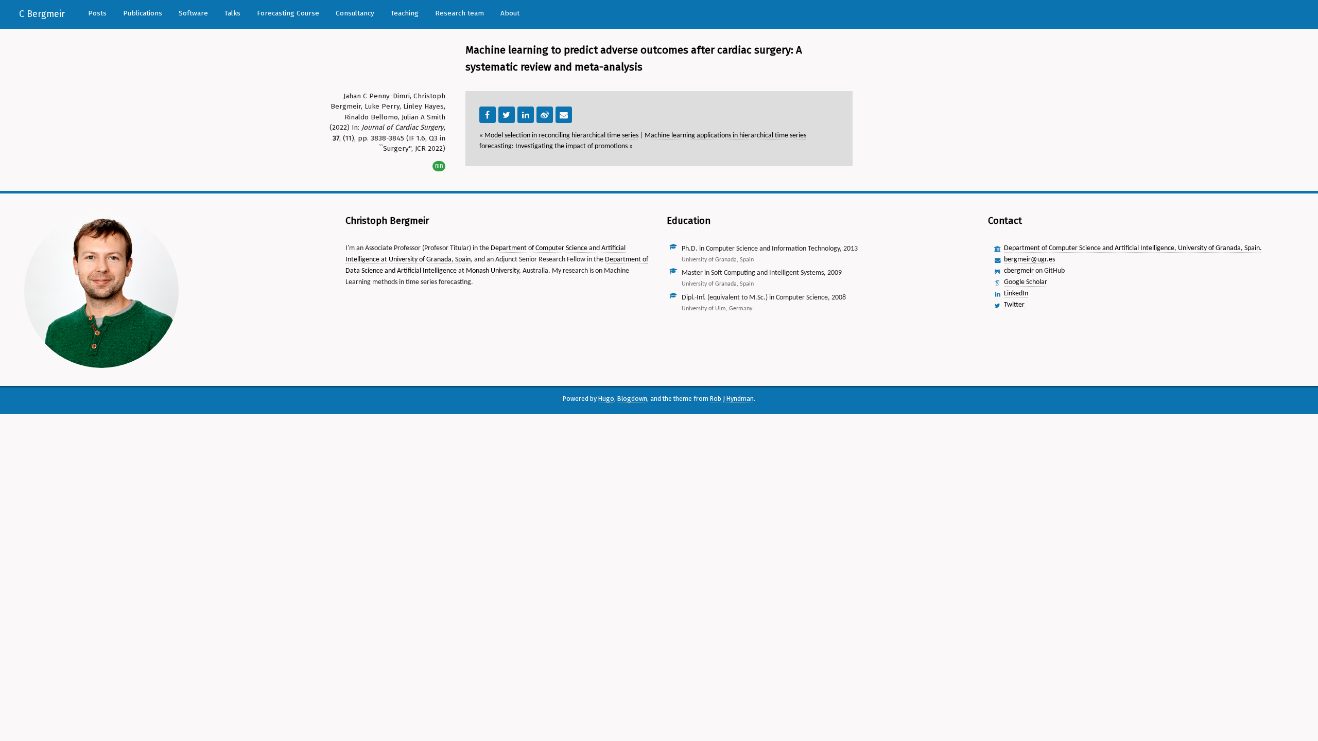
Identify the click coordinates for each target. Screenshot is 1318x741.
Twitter (1014, 305)
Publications (142, 13)
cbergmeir (1019, 271)
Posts (97, 13)
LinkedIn (1016, 293)
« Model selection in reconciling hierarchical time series (558, 135)
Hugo (606, 398)
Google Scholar (1025, 282)
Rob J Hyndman (732, 398)
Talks (232, 13)
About (509, 13)
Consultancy (355, 13)
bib (439, 166)
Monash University (492, 271)
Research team (459, 13)
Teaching (405, 13)
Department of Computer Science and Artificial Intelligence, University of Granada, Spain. (1133, 248)
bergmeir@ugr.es (1029, 259)
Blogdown (632, 398)
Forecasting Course (288, 13)
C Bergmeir (42, 14)
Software (193, 13)
